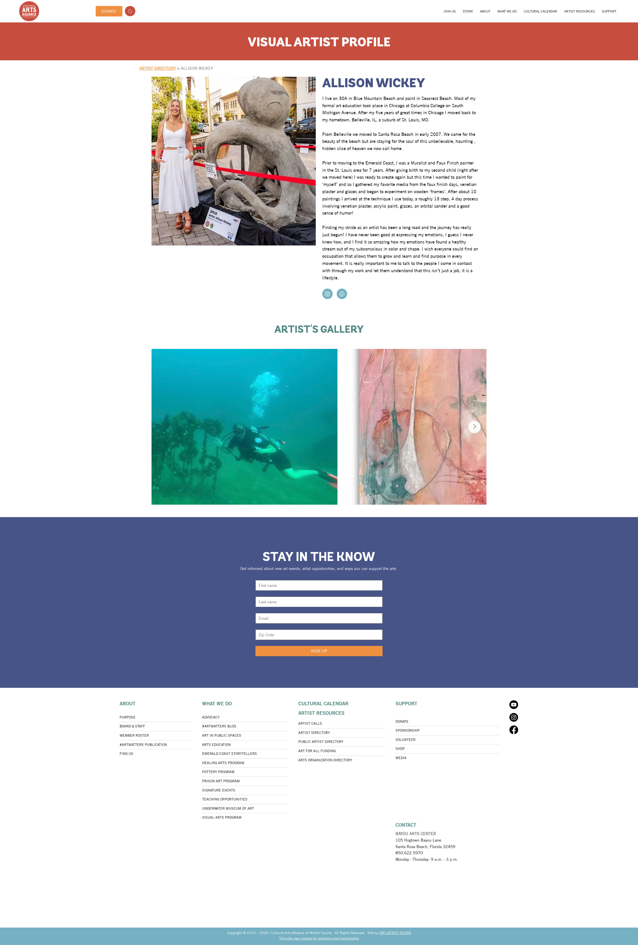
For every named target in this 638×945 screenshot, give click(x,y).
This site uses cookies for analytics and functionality (319, 938)
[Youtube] (513, 704)
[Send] (327, 294)
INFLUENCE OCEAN (395, 933)
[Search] (130, 11)
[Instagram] (513, 717)
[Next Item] (474, 427)
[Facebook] (513, 729)
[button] (485, 11)
